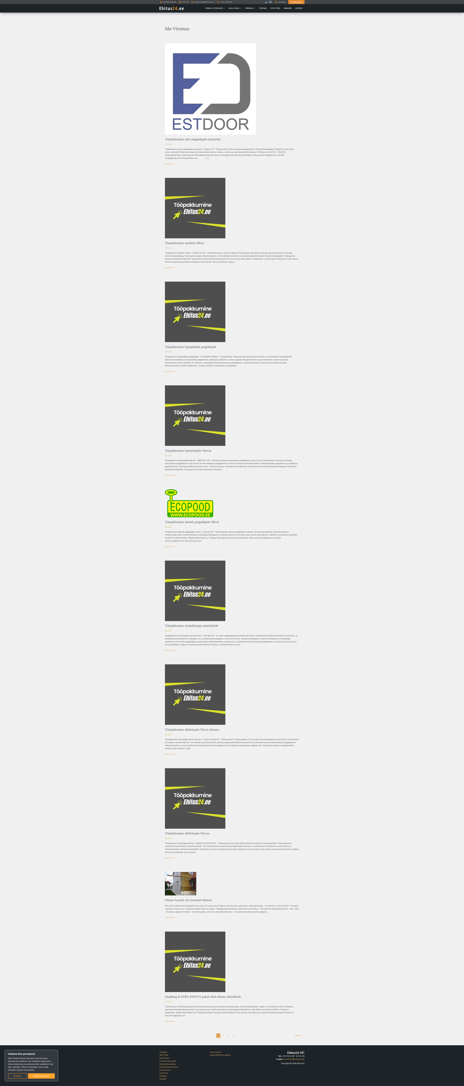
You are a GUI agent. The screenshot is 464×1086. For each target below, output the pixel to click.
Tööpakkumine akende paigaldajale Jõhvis (192, 522)
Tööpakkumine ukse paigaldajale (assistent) (193, 139)
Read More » (170, 163)
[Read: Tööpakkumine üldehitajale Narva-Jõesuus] (195, 694)
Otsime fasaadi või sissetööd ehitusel (188, 900)
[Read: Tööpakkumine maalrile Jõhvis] (195, 208)
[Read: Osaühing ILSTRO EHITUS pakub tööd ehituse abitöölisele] (195, 961)
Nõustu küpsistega (41, 1076)
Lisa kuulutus (165, 1070)
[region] (31, 1065)
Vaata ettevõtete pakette (220, 1055)
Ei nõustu (17, 1076)
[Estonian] (265, 2)
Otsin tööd (164, 1055)
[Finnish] (270, 2)
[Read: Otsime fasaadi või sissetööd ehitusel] (180, 883)
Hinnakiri (163, 1076)
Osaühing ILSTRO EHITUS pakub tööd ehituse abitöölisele (203, 996)
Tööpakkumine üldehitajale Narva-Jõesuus (192, 729)
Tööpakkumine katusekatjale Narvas (188, 450)
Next (298, 1035)
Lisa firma (164, 1073)
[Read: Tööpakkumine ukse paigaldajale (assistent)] (210, 89)
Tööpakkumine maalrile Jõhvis (184, 243)
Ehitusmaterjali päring (169, 1067)
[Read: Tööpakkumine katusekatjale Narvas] (195, 415)
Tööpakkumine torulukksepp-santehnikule (191, 625)
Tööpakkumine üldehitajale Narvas (187, 833)
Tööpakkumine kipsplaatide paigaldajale (190, 347)
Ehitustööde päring (168, 1064)
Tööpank (163, 1052)
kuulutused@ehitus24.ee (293, 1059)
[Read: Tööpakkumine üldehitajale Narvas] (195, 798)
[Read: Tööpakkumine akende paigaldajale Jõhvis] (189, 503)
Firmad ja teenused (168, 1061)
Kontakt (163, 1079)
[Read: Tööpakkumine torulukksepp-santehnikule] (195, 590)
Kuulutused (164, 1058)
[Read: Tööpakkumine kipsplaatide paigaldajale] (195, 312)
